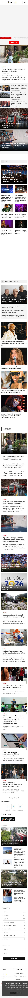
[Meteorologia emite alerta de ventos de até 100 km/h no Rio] (14, 54)
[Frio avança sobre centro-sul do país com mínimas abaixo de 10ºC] (7, 892)
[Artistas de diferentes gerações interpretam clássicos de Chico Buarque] (5, 104)
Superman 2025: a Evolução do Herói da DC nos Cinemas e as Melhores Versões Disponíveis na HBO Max (13, 473)
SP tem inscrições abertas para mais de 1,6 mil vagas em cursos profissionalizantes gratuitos (19, 87)
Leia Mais (20, 992)
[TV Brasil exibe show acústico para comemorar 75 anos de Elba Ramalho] (7, 228)
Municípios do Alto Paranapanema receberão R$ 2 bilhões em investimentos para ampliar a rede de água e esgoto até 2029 (19, 852)
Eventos (14, 932)
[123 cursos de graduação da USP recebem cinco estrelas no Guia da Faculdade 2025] (14, 879)
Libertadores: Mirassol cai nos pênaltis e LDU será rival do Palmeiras (12, 566)
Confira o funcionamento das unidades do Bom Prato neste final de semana (14, 653)
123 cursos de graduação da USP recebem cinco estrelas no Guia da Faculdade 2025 (12, 884)
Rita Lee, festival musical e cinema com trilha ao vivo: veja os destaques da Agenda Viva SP (20, 198)
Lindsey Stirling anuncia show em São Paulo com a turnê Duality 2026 (7, 216)
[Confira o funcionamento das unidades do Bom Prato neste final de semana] (14, 637)
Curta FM (6, 452)
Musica (14, 939)
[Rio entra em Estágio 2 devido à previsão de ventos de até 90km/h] (14, 601)
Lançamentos (14, 929)
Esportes (14, 915)
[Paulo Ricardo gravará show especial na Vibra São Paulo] (21, 227)
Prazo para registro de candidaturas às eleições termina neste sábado (11, 754)
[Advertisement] (14, 21)
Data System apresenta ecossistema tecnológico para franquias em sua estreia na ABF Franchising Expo (13, 458)
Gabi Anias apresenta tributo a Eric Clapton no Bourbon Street (21, 216)
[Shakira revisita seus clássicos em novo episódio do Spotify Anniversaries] (14, 359)
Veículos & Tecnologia (14, 935)
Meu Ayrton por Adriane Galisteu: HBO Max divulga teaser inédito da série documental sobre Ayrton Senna (14, 465)
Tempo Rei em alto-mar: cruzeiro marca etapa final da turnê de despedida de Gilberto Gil (14, 343)
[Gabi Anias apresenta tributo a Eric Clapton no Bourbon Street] (21, 211)
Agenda (14, 918)
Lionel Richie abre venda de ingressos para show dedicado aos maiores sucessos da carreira (7, 198)
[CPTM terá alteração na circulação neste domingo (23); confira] (14, 118)
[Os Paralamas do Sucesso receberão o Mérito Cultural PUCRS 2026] (14, 294)
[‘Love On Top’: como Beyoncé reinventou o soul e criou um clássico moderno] (14, 382)
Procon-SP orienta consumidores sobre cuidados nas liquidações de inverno (12, 784)
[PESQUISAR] (25, 2)
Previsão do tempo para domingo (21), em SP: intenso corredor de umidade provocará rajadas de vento (13, 842)
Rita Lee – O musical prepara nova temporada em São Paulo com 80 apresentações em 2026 (11, 415)
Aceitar (13, 992)
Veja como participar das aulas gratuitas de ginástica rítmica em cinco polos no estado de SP (13, 145)
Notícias (14, 912)
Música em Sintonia (12, 281)
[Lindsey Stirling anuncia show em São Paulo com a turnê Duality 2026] (7, 211)
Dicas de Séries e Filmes (14, 925)
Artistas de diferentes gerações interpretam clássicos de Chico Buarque (19, 103)
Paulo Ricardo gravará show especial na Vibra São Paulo (21, 232)
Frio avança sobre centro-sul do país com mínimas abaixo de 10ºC (13, 687)
